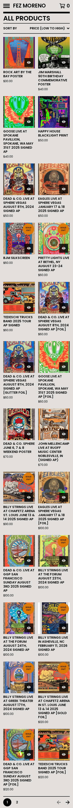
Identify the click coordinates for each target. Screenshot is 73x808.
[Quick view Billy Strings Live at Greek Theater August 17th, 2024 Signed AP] (28, 687)
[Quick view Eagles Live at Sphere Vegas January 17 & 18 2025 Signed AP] (63, 189)
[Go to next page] (68, 802)
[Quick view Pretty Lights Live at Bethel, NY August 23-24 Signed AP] (63, 248)
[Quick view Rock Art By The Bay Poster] (28, 62)
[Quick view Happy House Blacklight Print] (63, 121)
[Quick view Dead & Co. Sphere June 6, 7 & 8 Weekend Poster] (28, 434)
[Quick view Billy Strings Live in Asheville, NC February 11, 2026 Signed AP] (63, 627)
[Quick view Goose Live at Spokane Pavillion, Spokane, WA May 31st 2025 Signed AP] (28, 121)
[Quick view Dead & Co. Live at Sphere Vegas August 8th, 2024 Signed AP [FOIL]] (63, 307)
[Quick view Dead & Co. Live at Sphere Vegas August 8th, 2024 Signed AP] (28, 189)
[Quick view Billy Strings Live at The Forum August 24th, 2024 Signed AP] (28, 627)
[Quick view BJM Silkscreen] (28, 248)
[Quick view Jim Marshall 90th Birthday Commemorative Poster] (63, 62)
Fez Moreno (29, 6)
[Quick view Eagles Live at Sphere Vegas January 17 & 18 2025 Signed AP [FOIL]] (63, 497)
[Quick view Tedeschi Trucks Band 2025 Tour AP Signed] (28, 307)
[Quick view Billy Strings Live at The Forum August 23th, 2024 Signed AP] (63, 560)
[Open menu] (6, 5)
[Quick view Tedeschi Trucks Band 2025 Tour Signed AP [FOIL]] (63, 754)
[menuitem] (36, 28)
